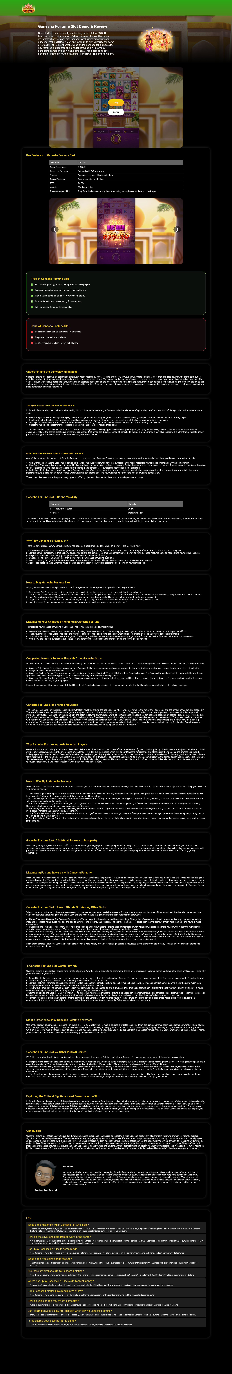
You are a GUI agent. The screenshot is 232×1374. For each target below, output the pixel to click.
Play (116, 102)
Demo (116, 112)
